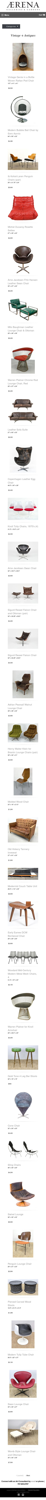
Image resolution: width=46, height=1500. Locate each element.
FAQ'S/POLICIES (33, 1490)
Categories (11, 26)
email (33, 1481)
